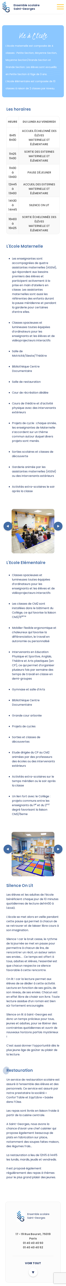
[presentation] (8, 527)
